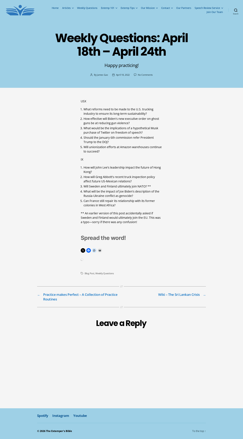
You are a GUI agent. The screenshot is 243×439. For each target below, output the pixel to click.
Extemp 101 (107, 8)
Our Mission (148, 8)
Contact (165, 8)
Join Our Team (215, 12)
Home (55, 8)
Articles (66, 8)
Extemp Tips (128, 8)
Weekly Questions (87, 8)
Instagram (60, 415)
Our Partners (183, 8)
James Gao (102, 74)
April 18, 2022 (123, 74)
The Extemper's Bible (59, 431)
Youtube (80, 415)
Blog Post (89, 273)
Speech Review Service (207, 8)
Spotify (42, 415)
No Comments (145, 74)
